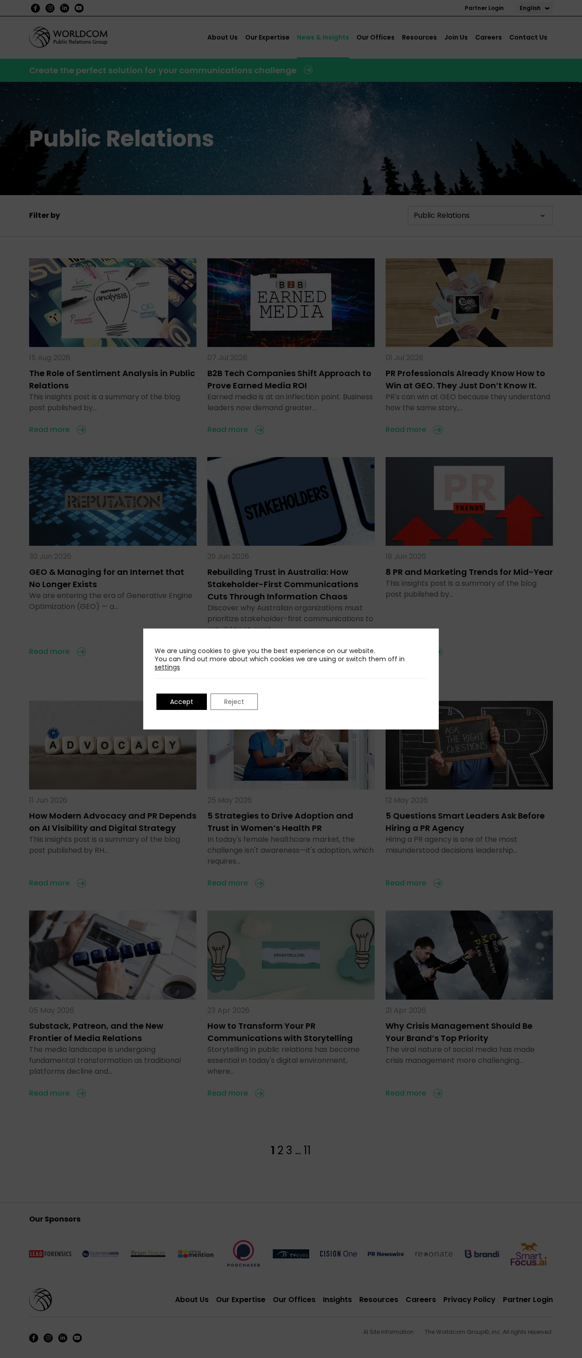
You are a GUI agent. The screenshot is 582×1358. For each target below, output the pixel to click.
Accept (181, 701)
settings (167, 667)
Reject (234, 701)
